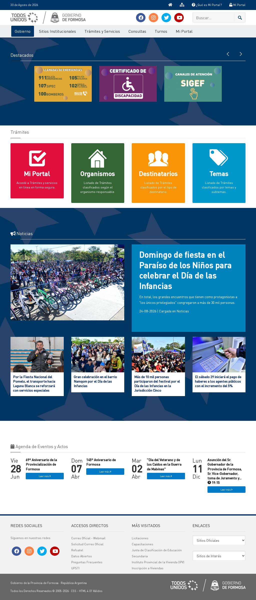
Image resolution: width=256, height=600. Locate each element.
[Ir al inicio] (170, 5)
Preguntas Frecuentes (86, 562)
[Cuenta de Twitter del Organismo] (166, 17)
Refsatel (77, 550)
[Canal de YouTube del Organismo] (179, 17)
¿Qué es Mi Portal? (208, 5)
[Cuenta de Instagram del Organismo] (153, 17)
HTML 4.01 (85, 591)
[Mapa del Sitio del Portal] (182, 5)
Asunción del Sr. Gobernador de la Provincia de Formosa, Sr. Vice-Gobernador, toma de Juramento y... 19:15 (225, 471)
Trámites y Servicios (102, 31)
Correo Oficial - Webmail (88, 538)
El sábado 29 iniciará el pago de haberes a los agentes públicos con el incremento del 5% (218, 381)
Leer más (44, 476)
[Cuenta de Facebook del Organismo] (141, 17)
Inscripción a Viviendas (148, 568)
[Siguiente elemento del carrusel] (241, 53)
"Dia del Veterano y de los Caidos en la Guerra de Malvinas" (164, 464)
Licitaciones (140, 538)
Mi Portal (239, 5)
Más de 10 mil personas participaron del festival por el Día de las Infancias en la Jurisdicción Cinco (157, 383)
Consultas (137, 31)
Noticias (182, 311)
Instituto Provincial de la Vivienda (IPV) (158, 562)
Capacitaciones (142, 544)
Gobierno (22, 31)
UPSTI (75, 568)
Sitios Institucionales (57, 31)
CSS (73, 591)
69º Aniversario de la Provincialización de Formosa (41, 464)
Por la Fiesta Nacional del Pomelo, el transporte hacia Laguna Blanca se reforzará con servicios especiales (34, 383)
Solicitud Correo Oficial (87, 544)
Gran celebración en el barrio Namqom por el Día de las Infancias (95, 381)
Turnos (161, 31)
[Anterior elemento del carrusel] (228, 53)
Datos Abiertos (81, 556)
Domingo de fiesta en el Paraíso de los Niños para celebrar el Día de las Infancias (185, 270)
